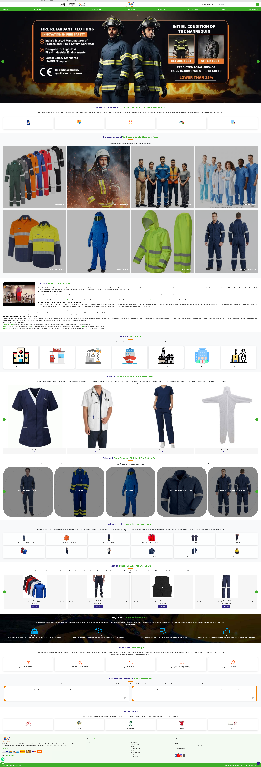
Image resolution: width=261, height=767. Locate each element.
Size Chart (89, 754)
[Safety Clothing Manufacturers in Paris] (34, 177)
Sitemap (89, 750)
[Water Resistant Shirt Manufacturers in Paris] (162, 241)
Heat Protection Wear (96, 9)
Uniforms (224, 9)
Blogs (88, 746)
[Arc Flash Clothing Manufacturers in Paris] (98, 241)
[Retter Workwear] (130, 4)
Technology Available (91, 759)
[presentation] (4, 419)
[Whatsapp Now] (2, 759)
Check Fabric (90, 756)
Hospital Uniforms (253, 9)
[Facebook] (176, 755)
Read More (6, 748)
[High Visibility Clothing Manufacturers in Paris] (34, 241)
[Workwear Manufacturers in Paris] (162, 177)
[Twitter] (184, 755)
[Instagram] (181, 755)
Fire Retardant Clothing (129, 9)
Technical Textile (162, 9)
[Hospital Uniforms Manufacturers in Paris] (226, 177)
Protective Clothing (36, 9)
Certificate (89, 744)
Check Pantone (90, 757)
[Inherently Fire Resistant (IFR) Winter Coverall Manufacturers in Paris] (226, 241)
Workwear (66, 9)
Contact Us (89, 748)
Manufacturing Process (92, 752)
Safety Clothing (5, 9)
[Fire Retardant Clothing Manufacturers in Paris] (130, 57)
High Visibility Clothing (193, 9)
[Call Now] (258, 763)
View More (34, 606)
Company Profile (90, 742)
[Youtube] (178, 755)
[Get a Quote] (2, 763)
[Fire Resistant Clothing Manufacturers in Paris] (98, 177)
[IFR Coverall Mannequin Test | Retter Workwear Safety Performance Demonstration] (19, 294)
